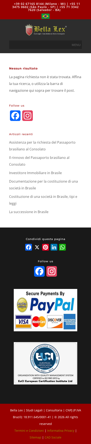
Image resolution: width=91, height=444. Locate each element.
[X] (37, 247)
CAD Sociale (53, 437)
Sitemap (35, 437)
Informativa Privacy (60, 431)
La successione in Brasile (28, 212)
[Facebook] (28, 247)
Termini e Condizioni (29, 431)
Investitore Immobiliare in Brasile (35, 173)
